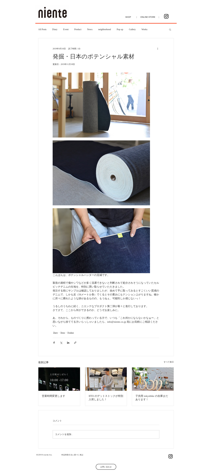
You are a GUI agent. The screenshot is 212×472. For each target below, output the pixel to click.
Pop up (120, 29)
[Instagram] (166, 16)
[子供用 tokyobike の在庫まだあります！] (153, 379)
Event (66, 29)
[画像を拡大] (101, 105)
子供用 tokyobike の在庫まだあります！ (151, 398)
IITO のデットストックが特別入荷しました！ (106, 398)
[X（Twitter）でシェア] (61, 342)
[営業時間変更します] (59, 379)
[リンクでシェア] (75, 342)
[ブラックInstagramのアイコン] (170, 456)
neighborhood (104, 29)
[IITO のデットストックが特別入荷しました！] (106, 379)
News (89, 29)
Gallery (132, 29)
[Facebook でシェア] (54, 342)
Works (144, 29)
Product (77, 29)
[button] (170, 29)
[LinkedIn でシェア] (68, 342)
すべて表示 (169, 362)
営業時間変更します (53, 396)
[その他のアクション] (157, 48)
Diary (54, 29)
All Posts (42, 29)
